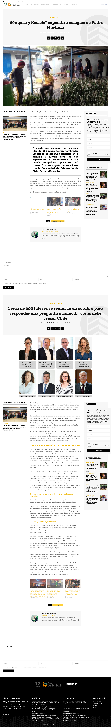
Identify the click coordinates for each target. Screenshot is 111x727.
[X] (105, 1)
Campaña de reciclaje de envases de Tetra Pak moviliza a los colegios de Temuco (72, 209)
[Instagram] (103, 1)
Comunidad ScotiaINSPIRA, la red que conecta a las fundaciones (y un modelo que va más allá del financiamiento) (14, 137)
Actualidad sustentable (57, 221)
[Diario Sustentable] (35, 234)
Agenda (87, 193)
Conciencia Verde (55, 17)
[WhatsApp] (58, 38)
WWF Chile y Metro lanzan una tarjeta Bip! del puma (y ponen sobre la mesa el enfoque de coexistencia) (75, 702)
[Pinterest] (55, 38)
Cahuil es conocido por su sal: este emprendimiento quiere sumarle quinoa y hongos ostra (92, 177)
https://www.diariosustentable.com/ (49, 231)
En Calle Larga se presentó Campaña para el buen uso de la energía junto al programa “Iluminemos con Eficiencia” (82, 253)
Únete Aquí (99, 159)
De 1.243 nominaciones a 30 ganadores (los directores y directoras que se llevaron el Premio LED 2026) (76, 717)
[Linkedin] (62, 38)
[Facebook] (102, 1)
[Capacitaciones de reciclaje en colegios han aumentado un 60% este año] (38, 201)
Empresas (5, 132)
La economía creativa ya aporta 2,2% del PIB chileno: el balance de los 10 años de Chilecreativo (92, 187)
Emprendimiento (90, 171)
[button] (82, 4)
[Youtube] (107, 1)
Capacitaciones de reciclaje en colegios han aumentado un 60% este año (37, 209)
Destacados (35, 704)
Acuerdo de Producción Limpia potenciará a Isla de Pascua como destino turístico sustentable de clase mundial (28, 253)
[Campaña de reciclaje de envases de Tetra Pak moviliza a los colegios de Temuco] (72, 201)
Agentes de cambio (67, 706)
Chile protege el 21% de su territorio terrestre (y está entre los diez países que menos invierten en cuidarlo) (76, 710)
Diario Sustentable (48, 32)
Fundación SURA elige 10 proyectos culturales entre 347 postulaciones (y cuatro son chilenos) (45, 701)
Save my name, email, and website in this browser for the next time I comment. (26, 283)
